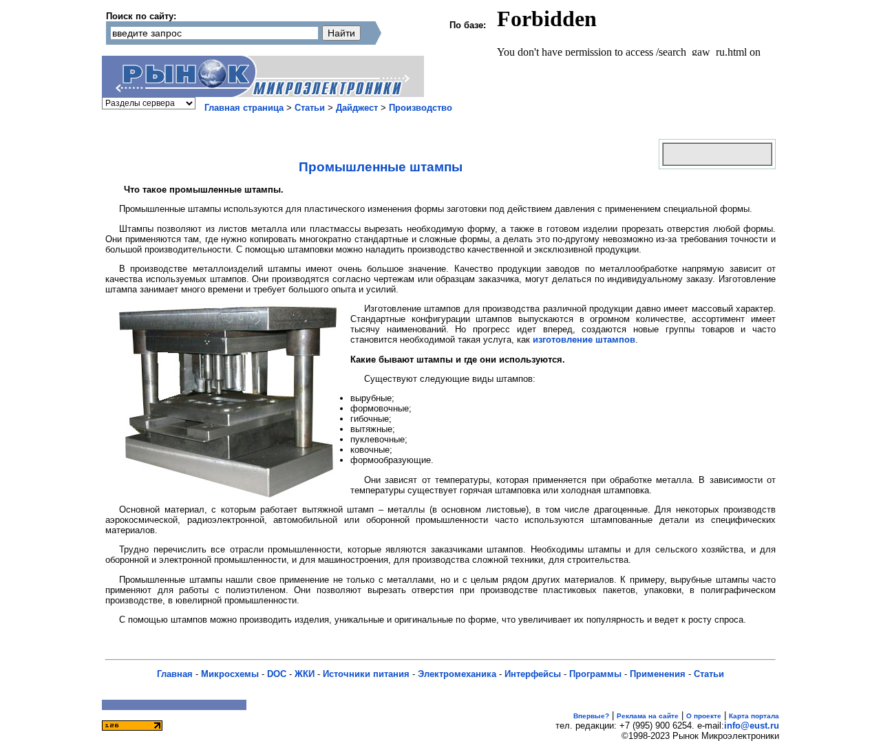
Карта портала (754, 716)
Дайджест (357, 108)
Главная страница (244, 108)
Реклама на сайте (648, 716)
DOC (276, 674)
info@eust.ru (751, 725)
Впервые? (591, 716)
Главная (175, 674)
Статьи (310, 108)
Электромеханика (457, 674)
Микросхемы (230, 674)
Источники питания (366, 674)
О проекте (703, 716)
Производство (420, 108)
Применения (658, 674)
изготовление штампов (584, 339)
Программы (595, 674)
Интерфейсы (533, 674)
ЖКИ (305, 674)
